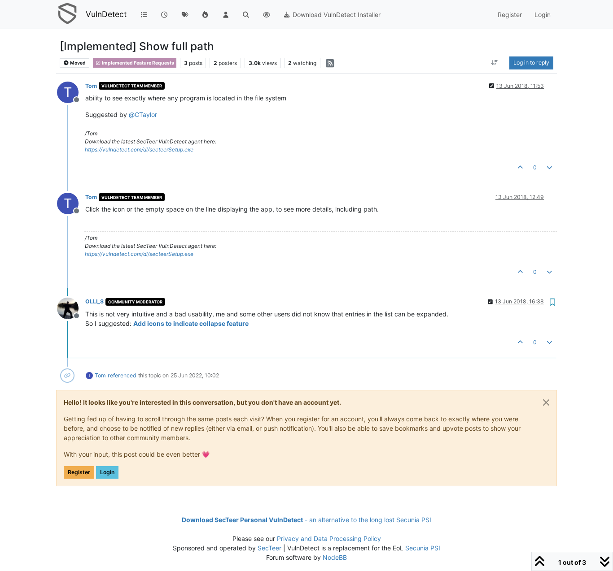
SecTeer (269, 548)
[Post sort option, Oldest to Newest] (494, 62)
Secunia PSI (422, 548)
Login (107, 472)
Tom (91, 85)
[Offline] (71, 307)
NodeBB (335, 557)
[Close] (546, 402)
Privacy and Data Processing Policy (329, 538)
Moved (77, 63)
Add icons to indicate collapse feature (191, 323)
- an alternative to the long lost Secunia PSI (306, 519)
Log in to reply (531, 62)
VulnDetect (106, 14)
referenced (122, 375)
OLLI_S (94, 301)
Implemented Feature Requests (137, 63)
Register (79, 472)
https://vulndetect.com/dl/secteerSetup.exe (139, 149)
